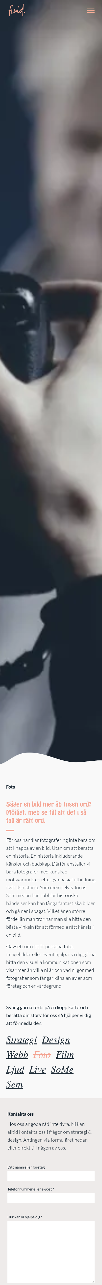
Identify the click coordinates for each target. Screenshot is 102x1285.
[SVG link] (16, 10)
